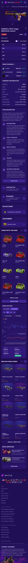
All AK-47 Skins (5, 530)
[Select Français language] (11, 480)
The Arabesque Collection (7, 509)
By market (14, 309)
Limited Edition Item (6, 516)
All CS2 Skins (4, 527)
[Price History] (15, 64)
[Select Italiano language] (14, 480)
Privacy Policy (4, 493)
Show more (14, 466)
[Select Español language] (6, 480)
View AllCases (14, 297)
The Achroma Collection (7, 518)
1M (7, 312)
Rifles (7, 6)
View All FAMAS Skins (14, 442)
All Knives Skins (5, 537)
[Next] (25, 230)
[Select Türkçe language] (22, 480)
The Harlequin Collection (7, 521)
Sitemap (3, 503)
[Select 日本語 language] (12, 482)
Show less (14, 180)
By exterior (7, 309)
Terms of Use (4, 495)
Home (2, 6)
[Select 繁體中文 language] (10, 482)
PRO (2, 491)
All (14, 312)
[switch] (17, 41)
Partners (3, 500)
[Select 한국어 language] (15, 482)
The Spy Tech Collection (7, 511)
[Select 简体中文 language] (7, 482)
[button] (7, 373)
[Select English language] (3, 480)
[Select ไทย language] (18, 482)
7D (4, 312)
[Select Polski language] (16, 480)
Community (4, 488)
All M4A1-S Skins (5, 532)
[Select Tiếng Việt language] (24, 480)
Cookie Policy (4, 498)
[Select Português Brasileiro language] (19, 480)
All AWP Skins (4, 534)
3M (11, 312)
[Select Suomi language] (20, 482)
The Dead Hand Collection (8, 514)
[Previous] (21, 230)
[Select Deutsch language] (8, 480)
